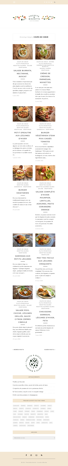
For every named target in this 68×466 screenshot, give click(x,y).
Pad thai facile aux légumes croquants (45, 261)
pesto (47, 417)
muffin (27, 414)
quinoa (15, 422)
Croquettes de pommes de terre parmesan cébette (28, 388)
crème (49, 408)
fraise (33, 411)
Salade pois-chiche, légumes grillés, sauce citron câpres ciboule (23, 316)
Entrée (51, 61)
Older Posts (49, 349)
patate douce (39, 417)
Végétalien (18, 129)
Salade (29, 65)
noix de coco (16, 417)
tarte (38, 422)
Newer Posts (18, 349)
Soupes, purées (45, 68)
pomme (22, 419)
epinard (27, 411)
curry (15, 411)
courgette (36, 408)
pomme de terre (30, 419)
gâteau (47, 411)
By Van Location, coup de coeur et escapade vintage (28, 391)
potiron (39, 419)
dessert (21, 411)
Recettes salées (23, 127)
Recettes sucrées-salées (45, 186)
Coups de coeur (22, 61)
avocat (50, 405)
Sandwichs (41, 129)
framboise (40, 411)
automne (43, 405)
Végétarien (23, 67)
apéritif (36, 405)
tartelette (44, 422)
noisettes (40, 414)
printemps (46, 419)
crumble (43, 408)
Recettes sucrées (19, 65)
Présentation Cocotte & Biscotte (45, 66)
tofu (51, 422)
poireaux (15, 419)
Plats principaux (22, 63)
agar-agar (16, 405)
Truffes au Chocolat (19, 382)
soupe (33, 422)
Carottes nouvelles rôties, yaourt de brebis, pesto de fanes (30, 385)
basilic (15, 408)
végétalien (22, 425)
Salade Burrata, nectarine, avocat (23, 74)
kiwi (14, 414)
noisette (33, 414)
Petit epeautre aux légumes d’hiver (22, 136)
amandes (29, 405)
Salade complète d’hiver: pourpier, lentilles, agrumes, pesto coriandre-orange (45, 201)
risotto (21, 422)
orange (25, 417)
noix (46, 414)
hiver (52, 411)
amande (23, 405)
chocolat (28, 408)
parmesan (31, 417)
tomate (15, 425)
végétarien (31, 425)
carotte (21, 408)
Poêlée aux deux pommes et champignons (25, 395)
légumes (20, 414)
